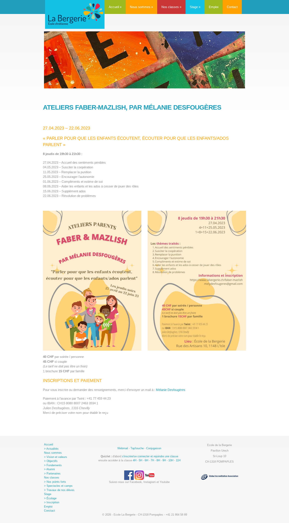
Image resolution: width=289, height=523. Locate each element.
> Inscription (51, 502)
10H (170, 460)
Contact (232, 7)
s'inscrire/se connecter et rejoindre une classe (150, 456)
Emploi (213, 7)
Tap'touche (137, 448)
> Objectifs (51, 461)
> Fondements (53, 465)
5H (140, 460)
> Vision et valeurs (55, 457)
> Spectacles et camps (58, 485)
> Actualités (51, 448)
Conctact (49, 510)
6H (146, 460)
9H (164, 460)
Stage (195, 7)
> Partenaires (52, 473)
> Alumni (49, 469)
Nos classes (171, 7)
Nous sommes (141, 7)
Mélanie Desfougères (170, 390)
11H (178, 460)
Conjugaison (153, 448)
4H (134, 460)
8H (158, 460)
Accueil (115, 7)
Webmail (122, 448)
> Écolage (50, 498)
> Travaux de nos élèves (59, 490)
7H (152, 460)
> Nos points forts (55, 481)
